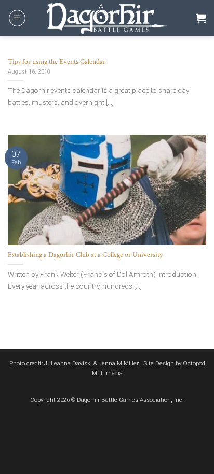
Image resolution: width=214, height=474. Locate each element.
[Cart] (201, 18)
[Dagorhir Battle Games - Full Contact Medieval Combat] (107, 18)
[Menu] (17, 18)
